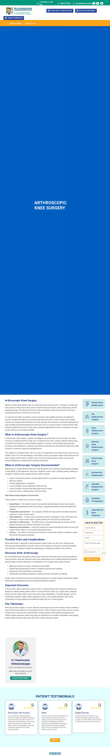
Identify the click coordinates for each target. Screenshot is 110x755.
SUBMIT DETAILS (92, 559)
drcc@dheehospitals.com (86, 3)
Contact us (30, 24)
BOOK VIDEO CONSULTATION (61, 11)
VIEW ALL (55, 740)
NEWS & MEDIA (16, 24)
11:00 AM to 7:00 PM (46, 3)
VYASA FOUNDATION (15, 18)
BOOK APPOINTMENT (87, 11)
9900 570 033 (65, 3)
